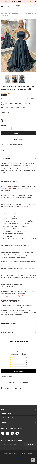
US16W (12, 108)
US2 (7, 103)
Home (2, 11)
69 (4, 144)
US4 (11, 103)
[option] (18, 45)
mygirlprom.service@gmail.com (15, 296)
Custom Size (5, 112)
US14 (2, 108)
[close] (35, 2)
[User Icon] (29, 6)
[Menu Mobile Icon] (2, 6)
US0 (2, 103)
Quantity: (4, 125)
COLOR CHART (6, 328)
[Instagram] (7, 433)
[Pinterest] (12, 433)
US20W (24, 108)
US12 (29, 103)
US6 (16, 103)
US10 (25, 103)
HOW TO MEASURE (7, 333)
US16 (7, 108)
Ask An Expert (20, 388)
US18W (18, 108)
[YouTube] (17, 433)
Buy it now (18, 139)
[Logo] (18, 6)
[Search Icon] (8, 6)
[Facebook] (2, 433)
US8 (20, 103)
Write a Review (18, 371)
